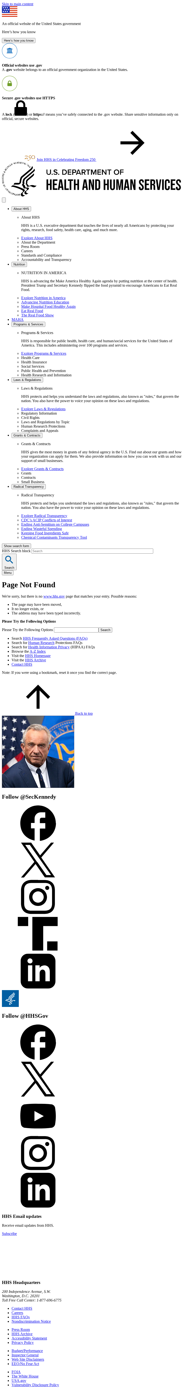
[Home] (92, 195)
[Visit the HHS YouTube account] (38, 1133)
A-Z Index (38, 651)
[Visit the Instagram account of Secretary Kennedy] (38, 914)
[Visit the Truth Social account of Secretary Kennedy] (38, 951)
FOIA (16, 1372)
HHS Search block (17, 551)
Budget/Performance (27, 1351)
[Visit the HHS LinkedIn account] (38, 1207)
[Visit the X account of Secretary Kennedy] (38, 877)
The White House (25, 1376)
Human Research (41, 643)
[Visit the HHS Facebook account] (38, 1059)
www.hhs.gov (54, 596)
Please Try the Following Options (27, 630)
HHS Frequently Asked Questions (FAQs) (55, 638)
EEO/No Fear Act (25, 1364)
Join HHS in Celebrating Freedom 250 (66, 160)
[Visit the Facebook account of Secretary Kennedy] (38, 840)
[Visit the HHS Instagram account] (38, 1170)
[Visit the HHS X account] (38, 1096)
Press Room (21, 1330)
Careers (17, 1313)
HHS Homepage (38, 656)
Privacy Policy (23, 1342)
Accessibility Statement (29, 1338)
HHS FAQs (21, 1317)
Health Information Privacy (49, 647)
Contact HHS (22, 664)
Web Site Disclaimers (28, 1359)
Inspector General (25, 1355)
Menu (8, 573)
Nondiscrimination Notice (31, 1321)
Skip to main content (17, 4)
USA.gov (19, 1380)
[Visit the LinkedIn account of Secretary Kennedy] (38, 988)
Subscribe (9, 1234)
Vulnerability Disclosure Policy (35, 1385)
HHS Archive (35, 660)
